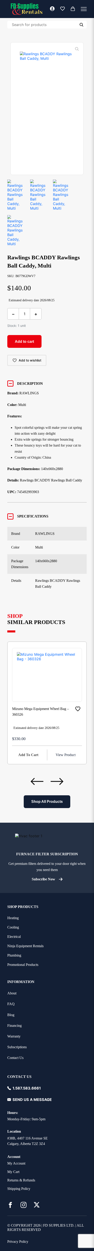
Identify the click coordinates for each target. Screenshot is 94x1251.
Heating (13, 918)
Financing (14, 1026)
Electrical (14, 937)
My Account (16, 1163)
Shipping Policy (18, 1189)
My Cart (13, 1172)
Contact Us (15, 1058)
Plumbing (14, 955)
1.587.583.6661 (27, 1088)
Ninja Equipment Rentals (25, 946)
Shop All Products (47, 802)
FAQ (11, 1004)
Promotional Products (22, 965)
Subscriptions (17, 1047)
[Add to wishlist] (78, 709)
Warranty (14, 1036)
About (11, 993)
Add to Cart (28, 755)
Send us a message (32, 1099)
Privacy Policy (17, 1241)
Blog (10, 1015)
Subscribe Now (43, 879)
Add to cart (24, 341)
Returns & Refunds (21, 1180)
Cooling (13, 927)
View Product (66, 755)
